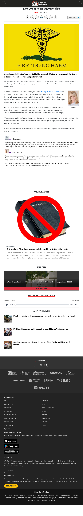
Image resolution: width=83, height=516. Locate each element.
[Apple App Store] (11, 441)
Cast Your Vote (41, 288)
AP (5, 401)
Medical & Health (10, 415)
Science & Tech (9, 425)
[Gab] (46, 365)
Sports (44, 425)
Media (44, 411)
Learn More (10, 471)
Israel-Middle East (48, 408)
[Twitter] (41, 365)
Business (45, 401)
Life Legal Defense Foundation (51, 92)
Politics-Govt (8, 422)
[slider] (42, 305)
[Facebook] (36, 365)
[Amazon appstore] (11, 452)
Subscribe (41, 360)
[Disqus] (41, 162)
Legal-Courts (8, 411)
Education (7, 408)
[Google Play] (12, 447)
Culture (44, 404)
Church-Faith (8, 404)
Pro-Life (44, 422)
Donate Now (11, 486)
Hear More (75, 300)
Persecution (46, 418)
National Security (10, 418)
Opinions (7, 429)
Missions (45, 415)
